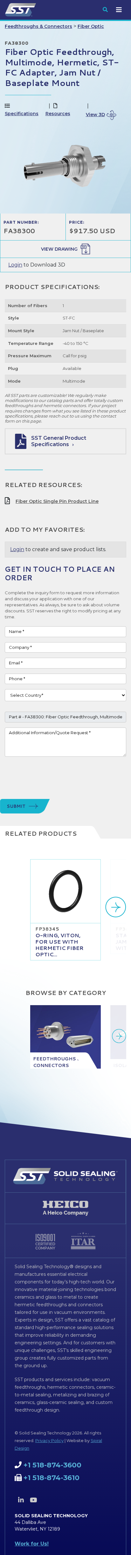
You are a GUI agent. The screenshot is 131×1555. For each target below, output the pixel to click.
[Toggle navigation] (119, 10)
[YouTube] (33, 1500)
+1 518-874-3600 (52, 1465)
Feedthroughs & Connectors (38, 26)
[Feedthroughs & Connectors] (65, 1037)
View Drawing (59, 249)
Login (15, 265)
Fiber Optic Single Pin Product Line (57, 501)
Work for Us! (32, 1544)
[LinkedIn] (21, 1500)
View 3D (95, 114)
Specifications (21, 113)
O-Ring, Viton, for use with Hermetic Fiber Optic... (59, 945)
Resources (57, 113)
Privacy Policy (49, 1440)
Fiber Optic (91, 26)
